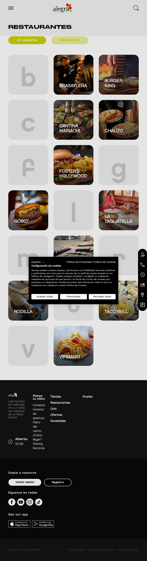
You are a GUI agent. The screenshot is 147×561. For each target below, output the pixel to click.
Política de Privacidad (79, 262)
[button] (37, 262)
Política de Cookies (105, 262)
